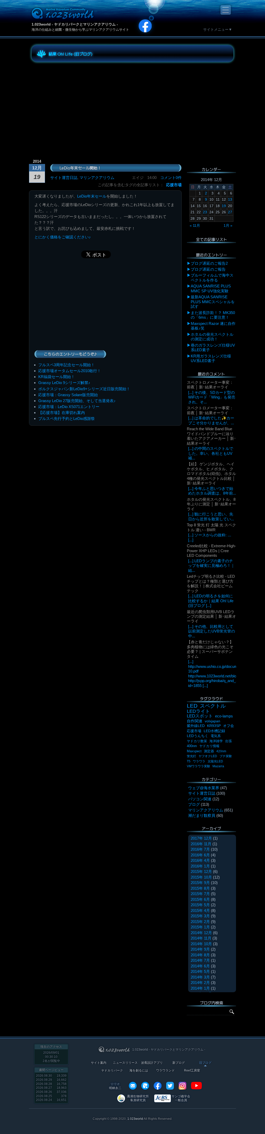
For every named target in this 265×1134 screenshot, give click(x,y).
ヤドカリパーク (112, 1070)
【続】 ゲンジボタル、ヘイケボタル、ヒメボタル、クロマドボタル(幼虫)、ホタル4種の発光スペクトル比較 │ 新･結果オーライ (211, 473)
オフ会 (228, 726)
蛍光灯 (191, 756)
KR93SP (214, 726)
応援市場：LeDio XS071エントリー (68, 406)
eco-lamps (224, 716)
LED (192, 706)
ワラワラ (199, 761)
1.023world (135, 1119)
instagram (182, 1086)
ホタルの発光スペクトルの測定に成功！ (212, 336)
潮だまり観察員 (201, 815)
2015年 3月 (200, 916)
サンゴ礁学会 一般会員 (181, 1098)
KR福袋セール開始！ (56, 376)
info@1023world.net (133, 1086)
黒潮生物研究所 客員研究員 (138, 1098)
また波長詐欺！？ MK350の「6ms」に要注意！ (213, 314)
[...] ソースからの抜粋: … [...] (209, 537)
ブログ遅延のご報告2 (209, 263)
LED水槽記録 (214, 731)
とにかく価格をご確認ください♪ (62, 237)
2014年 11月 (201, 938)
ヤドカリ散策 (197, 741)
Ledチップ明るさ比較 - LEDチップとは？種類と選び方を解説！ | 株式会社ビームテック (211, 583)
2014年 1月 (200, 988)
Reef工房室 (192, 1070)
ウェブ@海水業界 (203, 788)
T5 (188, 761)
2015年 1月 (200, 927)
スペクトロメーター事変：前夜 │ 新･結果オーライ (210, 384)
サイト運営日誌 (63, 177)
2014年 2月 (200, 982)
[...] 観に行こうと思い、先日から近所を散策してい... (211, 516)
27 (230, 212)
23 (205, 212)
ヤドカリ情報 (209, 746)
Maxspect (194, 751)
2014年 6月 (200, 966)
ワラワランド (165, 1070)
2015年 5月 (200, 905)
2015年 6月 (200, 899)
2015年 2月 (200, 921)
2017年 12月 (201, 838)
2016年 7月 (200, 849)
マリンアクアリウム (96, 177)
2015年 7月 (200, 893)
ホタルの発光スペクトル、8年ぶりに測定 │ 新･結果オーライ (211, 504)
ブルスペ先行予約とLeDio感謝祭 (66, 418)
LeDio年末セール (91, 196)
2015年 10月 (201, 877)
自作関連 (194, 721)
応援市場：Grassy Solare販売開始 (68, 395)
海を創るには (138, 1070)
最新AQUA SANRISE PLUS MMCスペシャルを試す (213, 302)
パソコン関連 (199, 799)
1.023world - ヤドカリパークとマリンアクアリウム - (75, 24)
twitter (170, 1086)
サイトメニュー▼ (217, 29)
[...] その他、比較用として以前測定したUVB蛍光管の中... (211, 631)
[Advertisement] (78, 101)
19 (224, 206)
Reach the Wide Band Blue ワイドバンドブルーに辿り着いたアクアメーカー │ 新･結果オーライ (211, 436)
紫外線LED (196, 726)
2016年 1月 (200, 866)
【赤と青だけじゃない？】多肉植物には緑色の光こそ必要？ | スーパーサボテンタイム (210, 649)
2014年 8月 (200, 955)
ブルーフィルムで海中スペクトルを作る (212, 277)
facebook (157, 1086)
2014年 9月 (200, 949)
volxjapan (212, 721)
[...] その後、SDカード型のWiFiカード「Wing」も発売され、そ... (211, 397)
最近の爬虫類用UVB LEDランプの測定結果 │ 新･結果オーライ (211, 616)
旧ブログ (205, 1063)
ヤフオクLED (207, 756)
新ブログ (178, 1063)
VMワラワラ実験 (198, 766)
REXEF (145, 1086)
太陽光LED (215, 761)
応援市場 (174, 185)
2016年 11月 (201, 844)
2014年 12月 (201, 932)
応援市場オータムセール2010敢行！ (69, 371)
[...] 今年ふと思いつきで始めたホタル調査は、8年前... (212, 490)
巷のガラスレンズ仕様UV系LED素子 (213, 347)
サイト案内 (98, 1063)
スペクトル (213, 706)
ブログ (194, 804)
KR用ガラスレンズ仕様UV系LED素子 (211, 358)
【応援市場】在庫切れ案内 (61, 412)
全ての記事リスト (211, 239)
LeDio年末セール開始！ (80, 168)
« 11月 (195, 225)
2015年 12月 (201, 871)
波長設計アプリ (152, 1063)
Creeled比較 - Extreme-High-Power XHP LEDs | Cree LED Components (211, 551)
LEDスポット (200, 716)
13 (230, 199)
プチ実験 (225, 756)
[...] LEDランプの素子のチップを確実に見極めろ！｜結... (211, 566)
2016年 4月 (200, 860)
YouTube (196, 1086)
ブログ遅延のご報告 (208, 269)
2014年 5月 (200, 971)
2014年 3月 (200, 977)
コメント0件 (171, 177)
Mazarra (218, 766)
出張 (228, 741)
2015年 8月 (200, 888)
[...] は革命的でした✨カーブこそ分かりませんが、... (211, 420)
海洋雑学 (216, 741)
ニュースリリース (125, 1063)
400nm (192, 746)
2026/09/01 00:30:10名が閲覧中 (51, 1056)
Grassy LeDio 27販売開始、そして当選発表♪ (77, 400)
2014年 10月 (201, 944)
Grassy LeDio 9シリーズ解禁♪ (64, 382)
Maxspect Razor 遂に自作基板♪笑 (213, 325)
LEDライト (198, 711)
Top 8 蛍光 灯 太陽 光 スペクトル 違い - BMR (211, 527)
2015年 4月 (200, 910)
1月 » (228, 225)
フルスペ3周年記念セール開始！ (66, 365)
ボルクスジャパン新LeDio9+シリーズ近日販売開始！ (84, 389)
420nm (221, 751)
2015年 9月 (200, 882)
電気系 (216, 736)
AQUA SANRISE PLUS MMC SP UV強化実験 (211, 288)
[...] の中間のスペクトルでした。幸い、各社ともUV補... (210, 453)
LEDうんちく (197, 736)
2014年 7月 (200, 960)
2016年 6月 (200, 855)
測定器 (209, 751)
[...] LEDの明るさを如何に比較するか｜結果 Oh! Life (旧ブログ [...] (210, 601)
